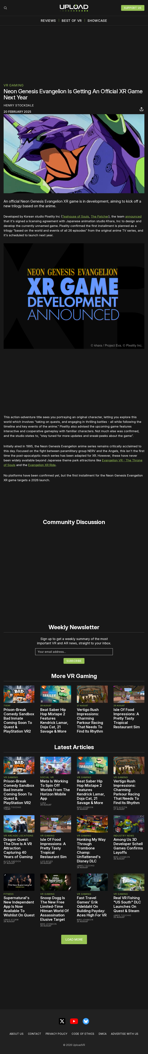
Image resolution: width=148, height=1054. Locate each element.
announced (133, 216)
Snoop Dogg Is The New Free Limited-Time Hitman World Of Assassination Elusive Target (54, 909)
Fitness (9, 893)
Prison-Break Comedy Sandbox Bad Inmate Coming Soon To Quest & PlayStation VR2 (19, 720)
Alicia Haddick (12, 861)
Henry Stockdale (19, 105)
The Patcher (99, 216)
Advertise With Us (124, 1033)
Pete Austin (120, 807)
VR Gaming (13, 85)
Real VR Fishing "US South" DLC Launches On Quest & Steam (127, 904)
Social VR (47, 777)
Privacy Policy (57, 1033)
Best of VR (72, 21)
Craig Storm (11, 920)
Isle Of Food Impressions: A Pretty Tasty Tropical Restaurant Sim (127, 718)
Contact (34, 1033)
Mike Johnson (85, 807)
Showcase (97, 21)
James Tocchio (12, 807)
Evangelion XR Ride (42, 465)
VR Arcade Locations (18, 835)
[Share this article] (141, 109)
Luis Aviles (46, 861)
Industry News (124, 835)
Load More (74, 939)
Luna (43, 803)
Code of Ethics (83, 1033)
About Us (17, 1033)
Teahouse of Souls (75, 216)
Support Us (133, 7)
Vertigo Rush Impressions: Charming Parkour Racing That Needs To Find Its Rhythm (90, 720)
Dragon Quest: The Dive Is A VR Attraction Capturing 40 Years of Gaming (18, 848)
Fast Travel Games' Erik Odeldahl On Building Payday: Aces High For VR (91, 906)
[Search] (5, 8)
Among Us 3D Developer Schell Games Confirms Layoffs (128, 846)
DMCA (103, 1033)
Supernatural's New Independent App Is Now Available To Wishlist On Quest (19, 906)
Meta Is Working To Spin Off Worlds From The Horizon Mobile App (55, 790)
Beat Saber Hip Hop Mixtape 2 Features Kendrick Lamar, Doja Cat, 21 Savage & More (54, 720)
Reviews (48, 21)
